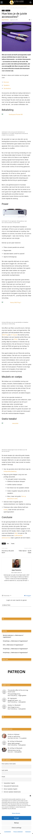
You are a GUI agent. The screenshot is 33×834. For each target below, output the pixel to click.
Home (3, 7)
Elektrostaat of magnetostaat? (19, 641)
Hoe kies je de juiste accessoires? (14, 15)
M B (4, 645)
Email (3, 776)
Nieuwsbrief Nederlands (11, 786)
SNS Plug (5, 335)
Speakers (7, 85)
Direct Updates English (10, 789)
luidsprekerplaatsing (10, 471)
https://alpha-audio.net (16, 572)
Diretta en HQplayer (14, 734)
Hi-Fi (7, 7)
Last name (5, 770)
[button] (30, 796)
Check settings (16, 827)
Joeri (12, 752)
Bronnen (6, 82)
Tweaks (12, 543)
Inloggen (28, 595)
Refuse (16, 823)
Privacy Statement (18, 831)
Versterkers (7, 88)
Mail (16, 533)
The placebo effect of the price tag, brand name (18, 691)
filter (8, 543)
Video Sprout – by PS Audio (25, 551)
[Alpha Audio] (16, 2)
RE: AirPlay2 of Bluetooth (15, 741)
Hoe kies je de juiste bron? (8, 551)
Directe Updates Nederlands (12, 792)
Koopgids (8, 10)
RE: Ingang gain (12, 698)
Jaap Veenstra (5, 19)
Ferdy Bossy (6, 641)
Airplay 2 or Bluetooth (14, 705)
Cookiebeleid (7, 831)
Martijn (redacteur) (8, 635)
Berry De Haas (14, 738)
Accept (16, 818)
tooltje (6, 509)
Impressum (28, 831)
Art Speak (14, 335)
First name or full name (9, 764)
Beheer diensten (16, 813)
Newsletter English (9, 783)
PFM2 (16, 339)
